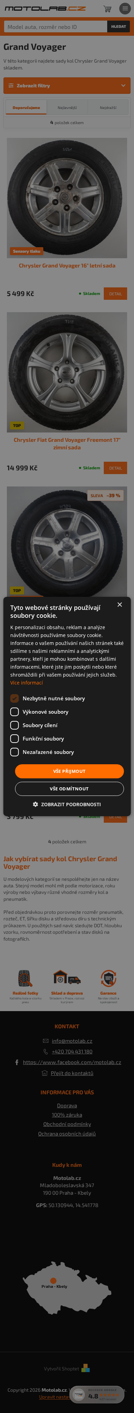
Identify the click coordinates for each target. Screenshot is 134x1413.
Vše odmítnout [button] (69, 789)
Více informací (26, 682)
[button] (67, 804)
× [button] (119, 604)
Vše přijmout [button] (69, 771)
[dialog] (67, 706)
